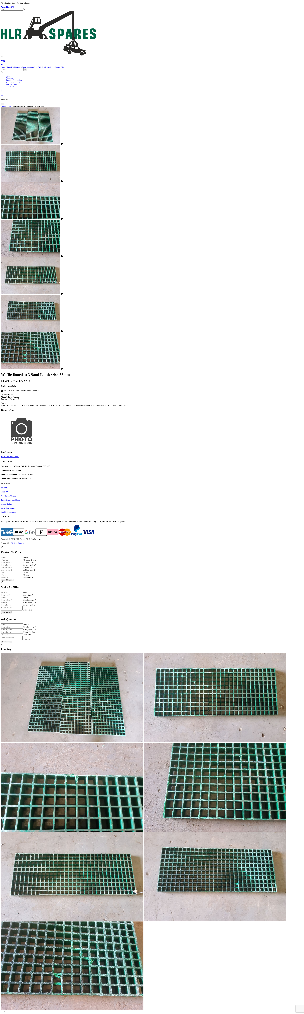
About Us (9, 67)
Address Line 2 (29, 570)
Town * (26, 572)
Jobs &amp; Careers (8, 496)
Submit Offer (6, 612)
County (26, 575)
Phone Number (29, 605)
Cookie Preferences (8, 512)
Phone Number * (29, 565)
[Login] (4, 61)
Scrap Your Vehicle (36, 67)
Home (3, 67)
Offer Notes (27, 610)
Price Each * (28, 595)
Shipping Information (21, 67)
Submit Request (7, 580)
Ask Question (6, 642)
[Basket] (2, 65)
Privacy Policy (6, 504)
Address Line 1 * (29, 567)
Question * (27, 639)
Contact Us (59, 67)
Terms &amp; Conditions (10, 500)
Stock (9, 106)
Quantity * (27, 592)
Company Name (29, 560)
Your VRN (27, 634)
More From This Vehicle (10, 457)
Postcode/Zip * (29, 577)
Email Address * (29, 562)
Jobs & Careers (49, 67)
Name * (26, 557)
